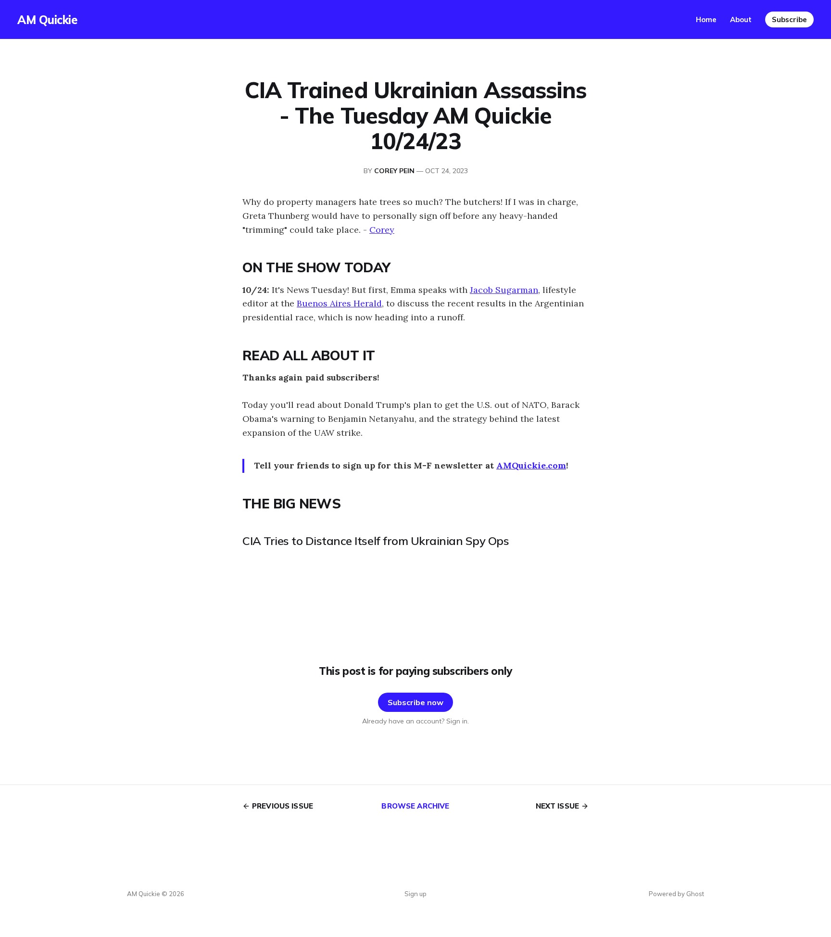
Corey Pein (394, 170)
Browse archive (415, 805)
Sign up (415, 894)
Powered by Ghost (676, 894)
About (741, 19)
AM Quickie (47, 20)
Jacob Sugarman (504, 289)
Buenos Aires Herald (339, 303)
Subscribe (789, 19)
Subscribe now (415, 702)
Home (706, 19)
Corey (381, 229)
